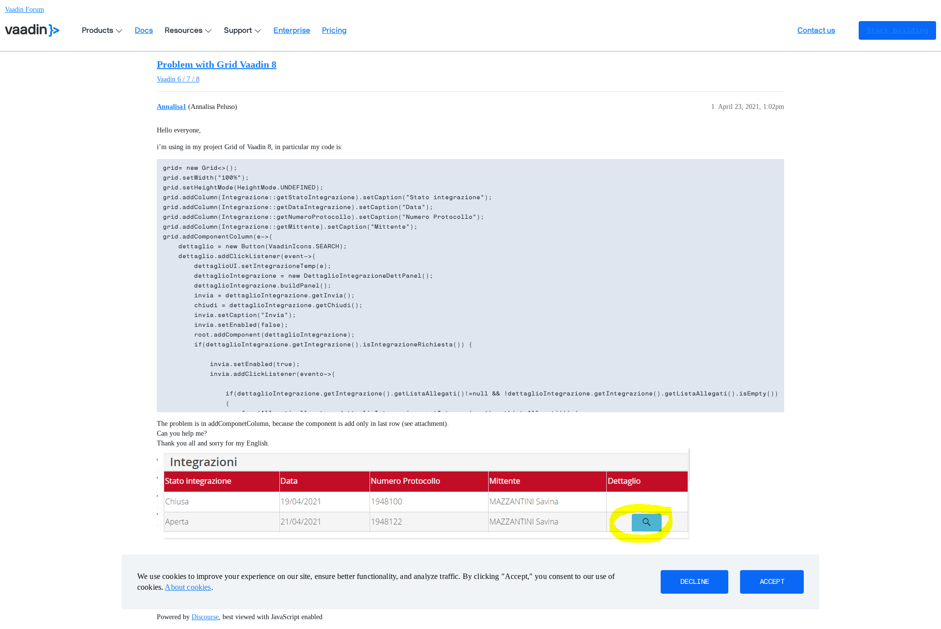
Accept (772, 581)
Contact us (816, 30)
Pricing (334, 30)
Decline (694, 581)
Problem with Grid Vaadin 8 (216, 64)
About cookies (188, 587)
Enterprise (291, 30)
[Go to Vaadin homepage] (32, 30)
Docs (144, 30)
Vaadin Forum (24, 9)
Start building (897, 30)
